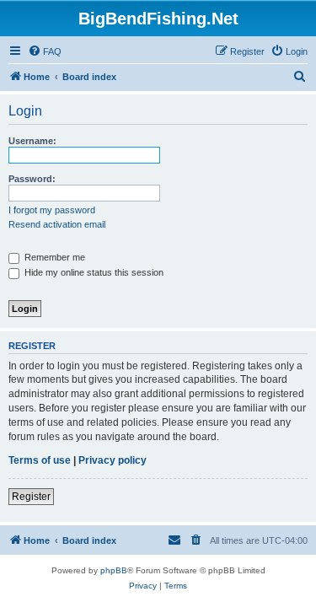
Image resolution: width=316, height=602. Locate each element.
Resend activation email (56, 224)
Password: (32, 179)
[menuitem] (45, 51)
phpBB (113, 570)
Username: (32, 141)
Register (31, 497)
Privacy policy (112, 460)
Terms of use (39, 460)
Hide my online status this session (92, 272)
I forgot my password (51, 210)
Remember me (53, 257)
